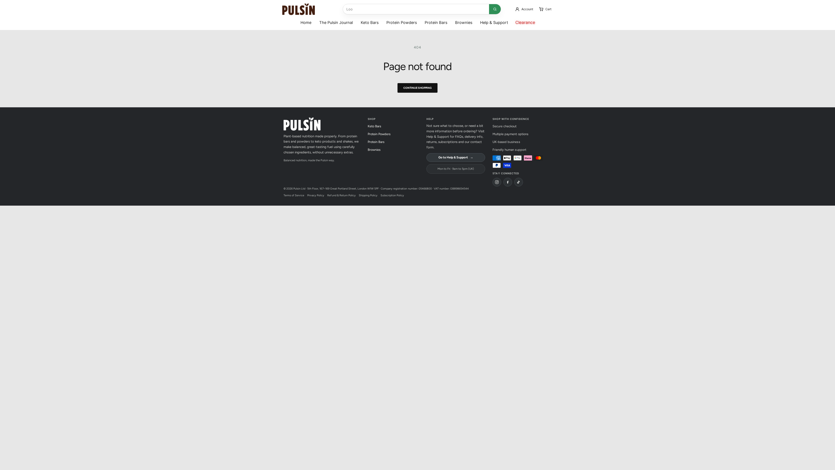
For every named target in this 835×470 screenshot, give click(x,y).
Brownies (463, 22)
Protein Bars (436, 22)
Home (306, 22)
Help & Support (494, 22)
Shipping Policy (368, 195)
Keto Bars (370, 22)
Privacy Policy (315, 195)
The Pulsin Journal (336, 22)
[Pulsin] (298, 9)
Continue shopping (417, 87)
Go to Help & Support (455, 157)
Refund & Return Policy (341, 195)
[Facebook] (507, 182)
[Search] (495, 9)
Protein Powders (401, 22)
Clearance (525, 22)
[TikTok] (518, 182)
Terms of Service (294, 195)
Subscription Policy (392, 195)
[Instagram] (497, 182)
